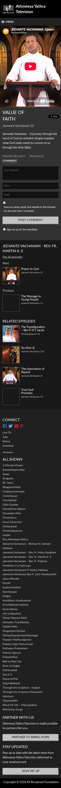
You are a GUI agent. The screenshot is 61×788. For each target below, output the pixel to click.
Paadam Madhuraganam (17, 639)
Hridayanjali (10, 526)
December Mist (12, 513)
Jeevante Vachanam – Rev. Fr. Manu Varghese (29, 552)
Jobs (5, 437)
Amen (6, 474)
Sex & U (7, 674)
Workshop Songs (13, 709)
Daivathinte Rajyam (14, 509)
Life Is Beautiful (12, 613)
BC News (8, 483)
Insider (7, 535)
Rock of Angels (11, 666)
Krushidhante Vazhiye (15, 604)
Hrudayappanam (12, 530)
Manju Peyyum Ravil (15, 618)
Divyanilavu (9, 517)
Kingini (7, 596)
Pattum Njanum (12, 652)
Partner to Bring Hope (30, 737)
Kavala (7, 583)
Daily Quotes (10, 504)
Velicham (8, 696)
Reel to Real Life (12, 661)
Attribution (8, 452)
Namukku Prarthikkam (16, 622)
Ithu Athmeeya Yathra (15, 539)
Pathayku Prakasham (15, 648)
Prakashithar (10, 657)
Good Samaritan (12, 522)
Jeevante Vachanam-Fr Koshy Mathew (25, 570)
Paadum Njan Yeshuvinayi (18, 644)
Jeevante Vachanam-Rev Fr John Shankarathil (29, 574)
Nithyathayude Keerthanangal (20, 635)
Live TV (7, 432)
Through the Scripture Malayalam (22, 692)
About (6, 441)
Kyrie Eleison (10, 609)
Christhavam (10, 496)
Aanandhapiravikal (14, 469)
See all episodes (12, 257)
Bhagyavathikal (12, 487)
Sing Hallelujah (11, 683)
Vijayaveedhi (10, 700)
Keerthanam (10, 591)
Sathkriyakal (10, 670)
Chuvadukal (10, 500)
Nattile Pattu (10, 626)
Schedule (8, 445)
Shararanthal (10, 678)
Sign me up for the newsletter (22, 229)
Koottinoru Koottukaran (17, 600)
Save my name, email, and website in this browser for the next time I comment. (30, 209)
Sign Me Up (30, 771)
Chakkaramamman (14, 491)
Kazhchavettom (12, 587)
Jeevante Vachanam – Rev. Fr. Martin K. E (27, 557)
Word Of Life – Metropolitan (20, 705)
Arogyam (8, 478)
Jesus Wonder (11, 578)
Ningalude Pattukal (14, 631)
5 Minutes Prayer (13, 465)
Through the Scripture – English (21, 687)
